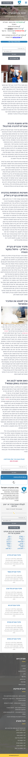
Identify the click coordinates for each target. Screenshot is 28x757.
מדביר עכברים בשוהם (14, 639)
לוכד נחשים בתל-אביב (20, 738)
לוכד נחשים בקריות (20, 743)
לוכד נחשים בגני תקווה (20, 748)
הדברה (7, 399)
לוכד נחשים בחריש (21, 732)
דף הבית (22, 16)
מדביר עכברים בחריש (14, 555)
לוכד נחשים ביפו (21, 740)
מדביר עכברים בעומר (14, 572)
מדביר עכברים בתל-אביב (14, 588)
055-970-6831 (14, 461)
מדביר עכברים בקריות (14, 622)
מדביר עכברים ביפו (14, 605)
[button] (2, 477)
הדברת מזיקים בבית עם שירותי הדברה (16, 716)
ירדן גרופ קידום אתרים (14, 755)
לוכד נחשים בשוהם (21, 745)
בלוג (18, 16)
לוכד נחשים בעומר (21, 735)
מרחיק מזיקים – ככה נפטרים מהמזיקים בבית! (14, 696)
